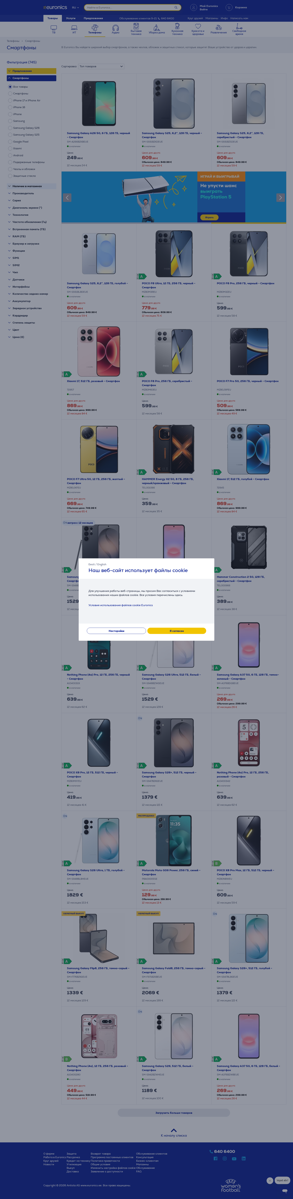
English (101, 564)
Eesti (92, 564)
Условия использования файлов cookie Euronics (121, 605)
